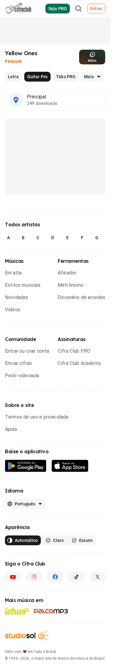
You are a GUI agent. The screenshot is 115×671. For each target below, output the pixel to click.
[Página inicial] (18, 8)
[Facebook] (55, 577)
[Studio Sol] (26, 635)
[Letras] (17, 611)
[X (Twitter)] (97, 577)
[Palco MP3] (51, 611)
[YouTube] (13, 577)
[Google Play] (26, 466)
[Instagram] (34, 577)
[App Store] (70, 466)
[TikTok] (76, 577)
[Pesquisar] (78, 8)
